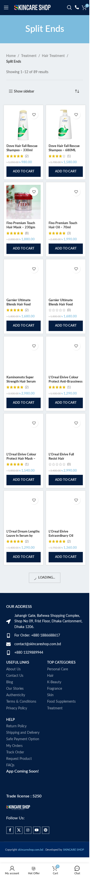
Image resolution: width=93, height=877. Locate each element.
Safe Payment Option (22, 739)
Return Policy (16, 726)
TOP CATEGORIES (61, 662)
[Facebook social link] (10, 830)
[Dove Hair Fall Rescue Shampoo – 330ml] (23, 125)
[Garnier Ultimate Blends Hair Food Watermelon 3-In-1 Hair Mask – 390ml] (66, 279)
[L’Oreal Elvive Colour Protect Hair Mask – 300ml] (23, 433)
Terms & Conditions (21, 701)
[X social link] (19, 830)
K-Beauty (54, 682)
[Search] (69, 7)
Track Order (15, 752)
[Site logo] (32, 7)
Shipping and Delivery (22, 732)
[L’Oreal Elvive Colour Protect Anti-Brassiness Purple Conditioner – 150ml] (66, 356)
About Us (13, 669)
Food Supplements (61, 701)
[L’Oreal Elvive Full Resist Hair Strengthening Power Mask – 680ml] (66, 433)
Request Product (19, 759)
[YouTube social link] (36, 830)
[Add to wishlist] (34, 114)
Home (11, 56)
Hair (50, 676)
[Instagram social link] (27, 830)
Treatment (28, 56)
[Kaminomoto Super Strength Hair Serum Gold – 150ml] (23, 356)
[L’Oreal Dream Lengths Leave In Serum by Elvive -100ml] (23, 510)
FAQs (10, 765)
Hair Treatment (53, 56)
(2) (27, 156)
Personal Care (57, 669)
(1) (69, 156)
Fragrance (54, 688)
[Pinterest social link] (45, 830)
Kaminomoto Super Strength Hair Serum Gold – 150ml (21, 382)
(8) (27, 233)
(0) (69, 310)
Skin (50, 695)
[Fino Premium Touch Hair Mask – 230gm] (23, 202)
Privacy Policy (16, 708)
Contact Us (14, 676)
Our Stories (15, 688)
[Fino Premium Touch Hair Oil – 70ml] (66, 202)
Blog (9, 682)
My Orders (14, 746)
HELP (10, 720)
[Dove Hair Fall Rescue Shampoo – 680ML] (66, 125)
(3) (69, 233)
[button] (23, 171)
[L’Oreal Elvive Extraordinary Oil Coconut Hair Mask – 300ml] (66, 510)
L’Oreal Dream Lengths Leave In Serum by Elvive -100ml (23, 536)
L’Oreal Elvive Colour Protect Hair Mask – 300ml (21, 459)
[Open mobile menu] (6, 7)
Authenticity (15, 695)
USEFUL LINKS (17, 662)
